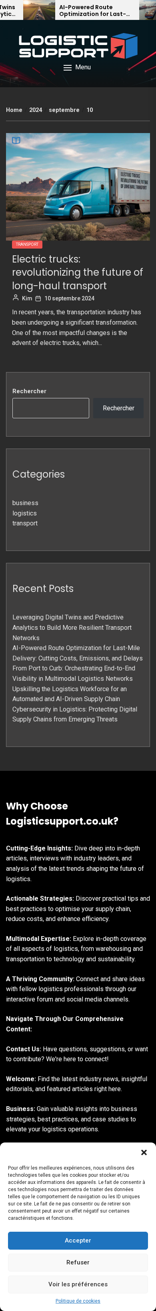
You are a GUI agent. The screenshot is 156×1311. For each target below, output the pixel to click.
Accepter (78, 1240)
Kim (27, 298)
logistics (24, 513)
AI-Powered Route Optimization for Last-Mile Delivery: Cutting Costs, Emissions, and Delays (92, 11)
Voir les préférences (78, 1284)
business (25, 503)
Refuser (78, 1262)
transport (27, 244)
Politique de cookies (78, 1301)
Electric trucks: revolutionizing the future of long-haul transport (77, 272)
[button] (144, 1152)
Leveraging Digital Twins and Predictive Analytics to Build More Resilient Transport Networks (72, 627)
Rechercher (29, 391)
